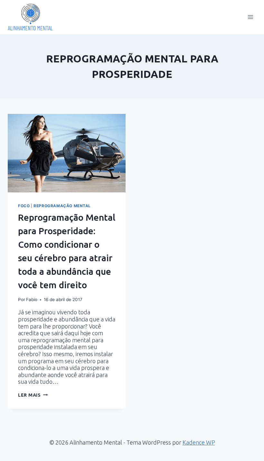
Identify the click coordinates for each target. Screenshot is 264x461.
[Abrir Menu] (250, 17)
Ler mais (33, 395)
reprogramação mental (62, 205)
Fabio (31, 299)
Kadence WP (199, 442)
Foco (24, 205)
